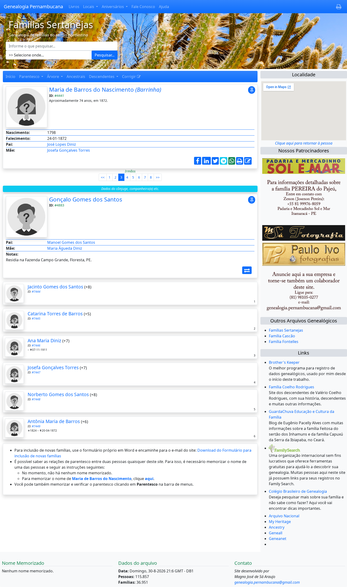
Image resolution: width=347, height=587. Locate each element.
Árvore (53, 76)
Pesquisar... (104, 55)
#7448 (36, 399)
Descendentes (102, 76)
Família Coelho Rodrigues (291, 387)
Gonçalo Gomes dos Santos (85, 199)
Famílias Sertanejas (286, 330)
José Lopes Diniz (61, 144)
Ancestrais (76, 76)
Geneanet (277, 538)
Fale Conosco (143, 6)
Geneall (275, 533)
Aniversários (113, 6)
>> (158, 177)
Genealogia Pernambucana (33, 6)
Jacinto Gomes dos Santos (55, 286)
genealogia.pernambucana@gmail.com (267, 582)
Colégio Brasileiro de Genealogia (298, 491)
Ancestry (276, 527)
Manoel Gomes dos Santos (71, 242)
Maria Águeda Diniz (64, 248)
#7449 (36, 426)
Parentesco (29, 76)
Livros (74, 6)
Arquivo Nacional (284, 515)
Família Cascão (282, 335)
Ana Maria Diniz (44, 340)
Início (10, 76)
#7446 (36, 345)
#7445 (36, 319)
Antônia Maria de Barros (54, 421)
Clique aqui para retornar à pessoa (303, 143)
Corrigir (129, 76)
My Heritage (280, 521)
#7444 (36, 292)
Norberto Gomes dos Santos (58, 394)
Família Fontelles (283, 341)
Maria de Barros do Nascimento (105, 89)
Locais (89, 6)
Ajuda (164, 6)
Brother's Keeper (284, 362)
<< (103, 177)
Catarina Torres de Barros (55, 313)
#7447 (36, 372)
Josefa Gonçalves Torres (68, 150)
